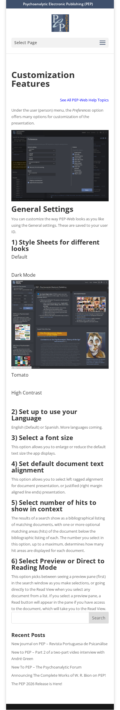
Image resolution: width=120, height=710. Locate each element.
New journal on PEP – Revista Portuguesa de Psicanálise (59, 643)
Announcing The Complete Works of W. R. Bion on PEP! (58, 675)
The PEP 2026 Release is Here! (36, 683)
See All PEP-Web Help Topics (84, 100)
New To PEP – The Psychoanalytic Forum (46, 667)
